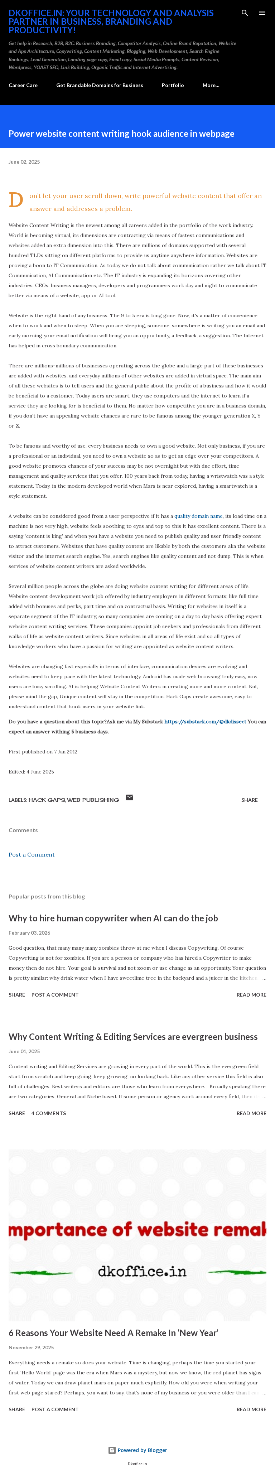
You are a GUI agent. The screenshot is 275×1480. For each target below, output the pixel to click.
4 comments (49, 1113)
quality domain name (198, 516)
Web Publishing (93, 800)
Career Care (23, 85)
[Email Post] (129, 800)
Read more (251, 995)
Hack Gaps (47, 800)
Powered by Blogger (141, 1450)
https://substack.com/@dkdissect (205, 721)
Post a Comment (32, 854)
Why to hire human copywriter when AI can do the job (113, 918)
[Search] (245, 13)
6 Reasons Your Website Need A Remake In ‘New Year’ (113, 1332)
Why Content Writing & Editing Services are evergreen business (133, 1036)
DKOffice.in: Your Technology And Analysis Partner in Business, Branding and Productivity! (111, 21)
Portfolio (173, 85)
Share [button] (249, 800)
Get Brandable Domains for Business (99, 85)
